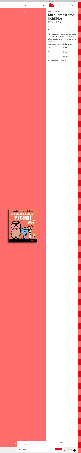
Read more (41, 445)
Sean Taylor (59, 22)
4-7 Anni (7, 5)
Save (73, 11)
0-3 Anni (3, 5)
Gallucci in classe (28, 5)
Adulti (23, 5)
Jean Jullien (51, 22)
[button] (22, 449)
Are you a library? (40, 5)
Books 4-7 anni (51, 11)
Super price (57, 11)
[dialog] (40, 446)
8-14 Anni (13, 5)
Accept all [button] (58, 449)
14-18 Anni (18, 5)
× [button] (62, 442)
